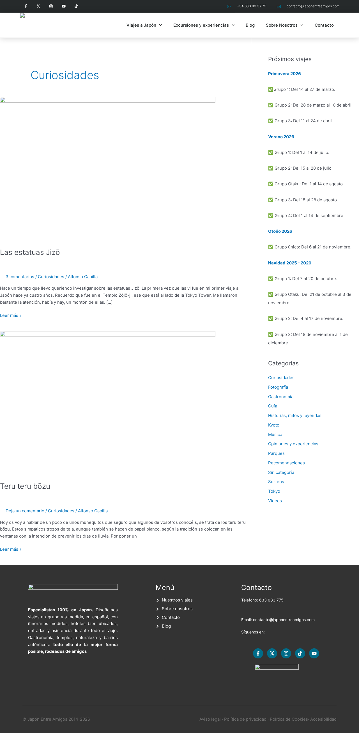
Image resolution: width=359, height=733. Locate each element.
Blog (250, 25)
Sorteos (276, 481)
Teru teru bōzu (25, 486)
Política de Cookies (289, 719)
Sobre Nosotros (282, 25)
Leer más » (11, 315)
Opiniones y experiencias (293, 443)
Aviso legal (210, 719)
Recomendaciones (286, 462)
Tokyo (274, 491)
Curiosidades (51, 276)
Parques (276, 453)
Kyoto (273, 425)
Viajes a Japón (141, 25)
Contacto (324, 25)
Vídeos (275, 500)
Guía (272, 406)
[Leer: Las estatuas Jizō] (107, 168)
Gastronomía (280, 396)
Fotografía (278, 387)
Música (275, 434)
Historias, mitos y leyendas (294, 415)
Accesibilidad (323, 719)
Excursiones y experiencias (201, 25)
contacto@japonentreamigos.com (284, 619)
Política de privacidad (245, 719)
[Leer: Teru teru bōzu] (107, 402)
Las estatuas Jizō (30, 252)
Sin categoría (281, 472)
